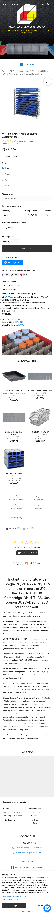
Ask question (29, 141)
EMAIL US (20, 645)
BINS (12, 71)
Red (7, 186)
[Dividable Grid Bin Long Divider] (40, 376)
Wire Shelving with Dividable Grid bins (25, 74)
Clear (7, 174)
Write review (18, 141)
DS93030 (20, 325)
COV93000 (14, 319)
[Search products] (47, 81)
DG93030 (9, 297)
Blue (7, 168)
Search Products (16, 500)
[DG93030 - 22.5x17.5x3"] (14, 376)
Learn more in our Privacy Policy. (14, 897)
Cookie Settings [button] (27, 912)
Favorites (38, 508)
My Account (38, 500)
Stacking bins (23, 71)
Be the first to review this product (27, 547)
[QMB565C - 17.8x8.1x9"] (40, 417)
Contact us (28, 4)
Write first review (28, 553)
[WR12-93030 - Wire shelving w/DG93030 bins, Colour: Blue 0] (27, 103)
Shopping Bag (16, 517)
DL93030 (19, 322)
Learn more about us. (10, 899)
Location (14, 4)
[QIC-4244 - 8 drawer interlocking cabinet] (14, 459)
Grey (7, 180)
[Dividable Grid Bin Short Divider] (14, 417)
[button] (10, 227)
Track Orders (16, 508)
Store (4, 71)
